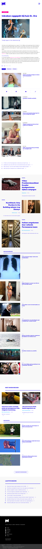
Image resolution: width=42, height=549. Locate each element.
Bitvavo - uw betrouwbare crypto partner (19, 546)
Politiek (24, 146)
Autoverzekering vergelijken (17, 544)
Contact (6, 524)
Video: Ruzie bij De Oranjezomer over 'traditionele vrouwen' (14, 168)
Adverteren (18, 524)
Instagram (8, 531)
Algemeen (25, 111)
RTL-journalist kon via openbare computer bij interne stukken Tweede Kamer (20, 497)
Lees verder (4, 109)
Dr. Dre (3, 69)
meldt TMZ (4, 53)
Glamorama (5, 12)
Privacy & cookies (12, 524)
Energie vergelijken (9, 544)
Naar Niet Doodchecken (21, 472)
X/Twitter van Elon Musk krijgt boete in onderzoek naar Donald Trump (16, 163)
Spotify (8, 532)
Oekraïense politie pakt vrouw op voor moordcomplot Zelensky (18, 502)
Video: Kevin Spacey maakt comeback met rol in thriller (16, 486)
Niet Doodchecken (26, 230)
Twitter (8, 528)
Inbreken (14, 69)
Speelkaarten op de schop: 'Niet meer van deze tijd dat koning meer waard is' (17, 165)
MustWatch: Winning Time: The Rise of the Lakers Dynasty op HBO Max (19, 499)
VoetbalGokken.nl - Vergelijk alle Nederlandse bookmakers (10, 548)
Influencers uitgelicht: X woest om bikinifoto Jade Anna (16, 490)
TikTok (8, 536)
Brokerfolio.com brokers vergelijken (7, 546)
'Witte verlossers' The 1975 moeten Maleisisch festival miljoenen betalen (16, 166)
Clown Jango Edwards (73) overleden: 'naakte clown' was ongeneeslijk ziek (19, 501)
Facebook (8, 529)
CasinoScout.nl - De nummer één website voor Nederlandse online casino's (12, 547)
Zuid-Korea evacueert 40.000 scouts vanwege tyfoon (16, 493)
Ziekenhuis (9, 69)
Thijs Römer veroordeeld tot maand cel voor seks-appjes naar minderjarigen (20, 488)
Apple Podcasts (9, 534)
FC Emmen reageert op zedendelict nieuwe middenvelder (17, 491)
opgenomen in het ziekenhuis (15, 57)
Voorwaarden (22, 524)
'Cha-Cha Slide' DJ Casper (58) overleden (14, 495)
